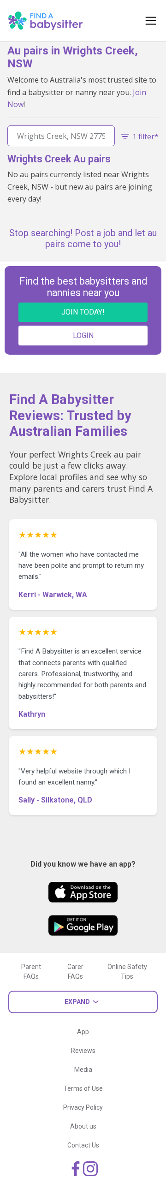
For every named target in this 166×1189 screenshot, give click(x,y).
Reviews (83, 1050)
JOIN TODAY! (83, 312)
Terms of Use (83, 1088)
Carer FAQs (75, 971)
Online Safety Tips (127, 971)
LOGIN (83, 335)
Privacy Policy (83, 1107)
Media (83, 1069)
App (83, 1031)
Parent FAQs (31, 971)
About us (83, 1126)
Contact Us (83, 1145)
